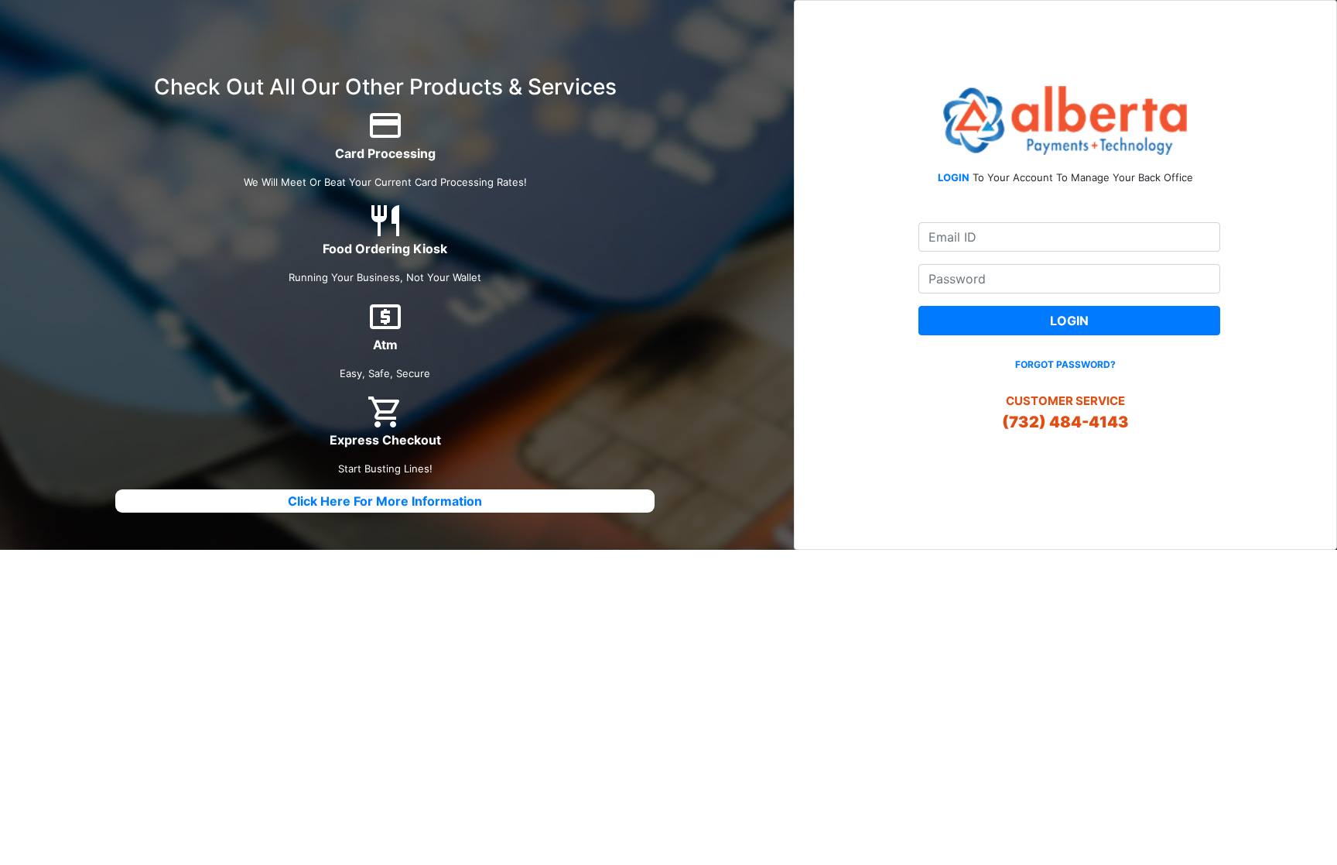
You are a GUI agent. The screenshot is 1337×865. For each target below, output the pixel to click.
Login (1069, 320)
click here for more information (385, 501)
